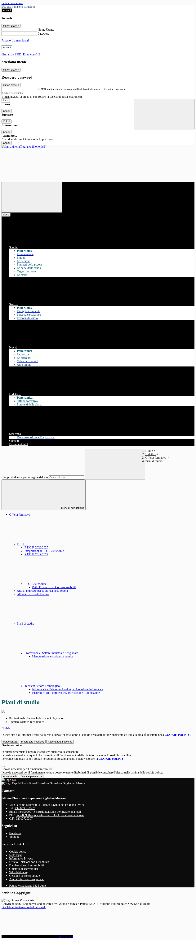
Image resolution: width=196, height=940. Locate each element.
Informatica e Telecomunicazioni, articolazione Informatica (67, 689)
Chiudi (6, 111)
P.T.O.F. (22, 544)
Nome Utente (46, 29)
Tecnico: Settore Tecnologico (42, 685)
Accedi (7, 10)
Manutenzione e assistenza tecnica (52, 656)
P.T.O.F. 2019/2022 (36, 554)
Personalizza (10, 741)
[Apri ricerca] (164, 114)
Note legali (15, 855)
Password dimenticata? (15, 40)
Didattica (150, 454)
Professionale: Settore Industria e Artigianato (51, 653)
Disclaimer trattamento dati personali (24, 907)
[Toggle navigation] (32, 197)
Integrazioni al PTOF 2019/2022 (44, 550)
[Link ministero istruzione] (18, 6)
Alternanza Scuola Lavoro (33, 594)
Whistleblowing (18, 872)
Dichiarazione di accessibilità (26, 865)
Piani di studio (26, 623)
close (6, 214)
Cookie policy (17, 851)
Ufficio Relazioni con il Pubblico (29, 862)
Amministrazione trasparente (26, 879)
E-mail (42, 88)
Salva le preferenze (31, 776)
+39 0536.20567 (25, 808)
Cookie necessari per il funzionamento (25, 769)
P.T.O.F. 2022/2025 (36, 547)
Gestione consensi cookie (24, 875)
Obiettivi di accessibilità (23, 868)
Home (149, 450)
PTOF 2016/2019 (35, 583)
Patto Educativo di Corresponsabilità (54, 587)
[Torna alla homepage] (24, 146)
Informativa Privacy (21, 858)
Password (43, 33)
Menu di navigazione (72, 507)
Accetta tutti (60, 741)
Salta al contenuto (12, 3)
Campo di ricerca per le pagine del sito (25, 477)
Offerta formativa (155, 457)
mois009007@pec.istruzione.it (50, 815)
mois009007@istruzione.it (49, 811)
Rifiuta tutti (32, 741)
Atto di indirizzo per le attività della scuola (42, 590)
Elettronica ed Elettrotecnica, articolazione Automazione (66, 692)
